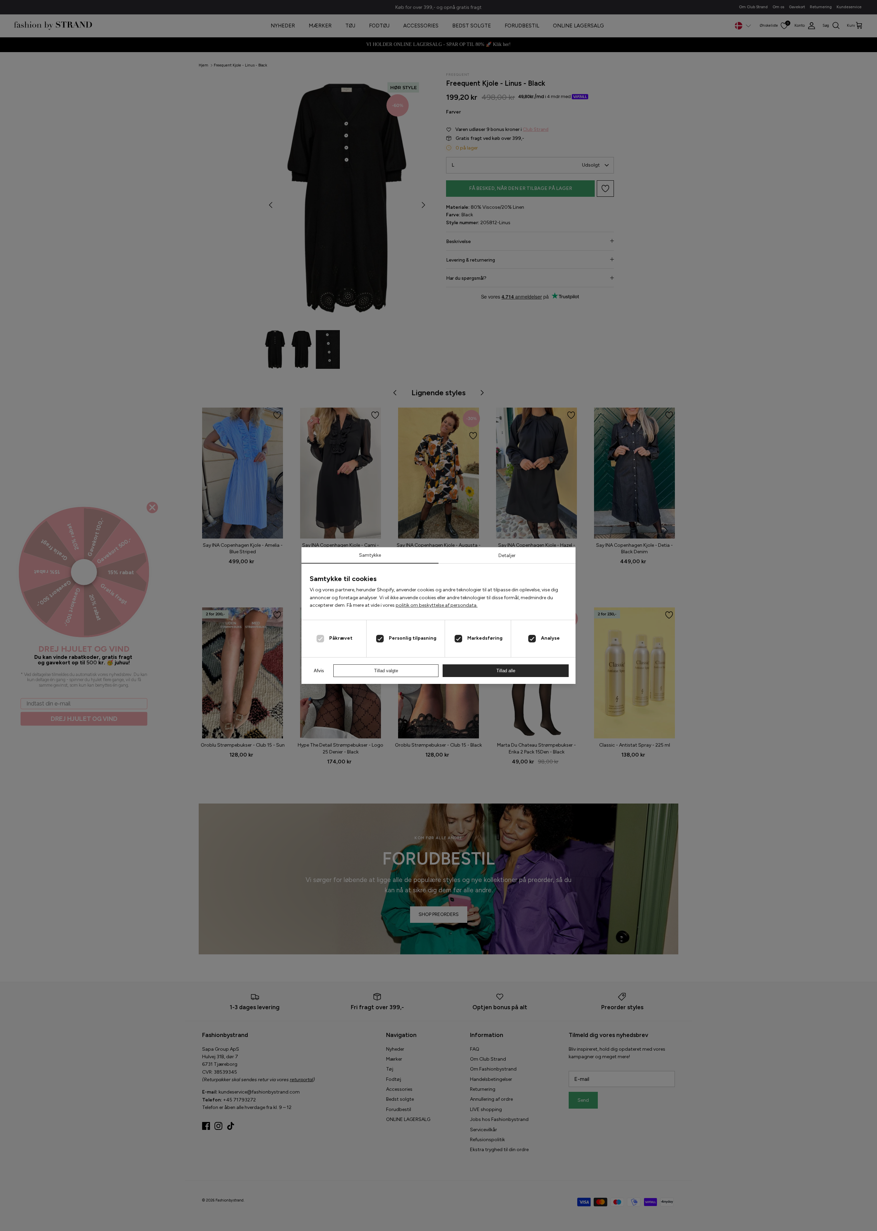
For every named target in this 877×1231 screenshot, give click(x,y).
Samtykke (370, 555)
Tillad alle (505, 670)
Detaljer (507, 555)
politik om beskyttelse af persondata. (437, 605)
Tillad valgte (386, 670)
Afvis (319, 670)
